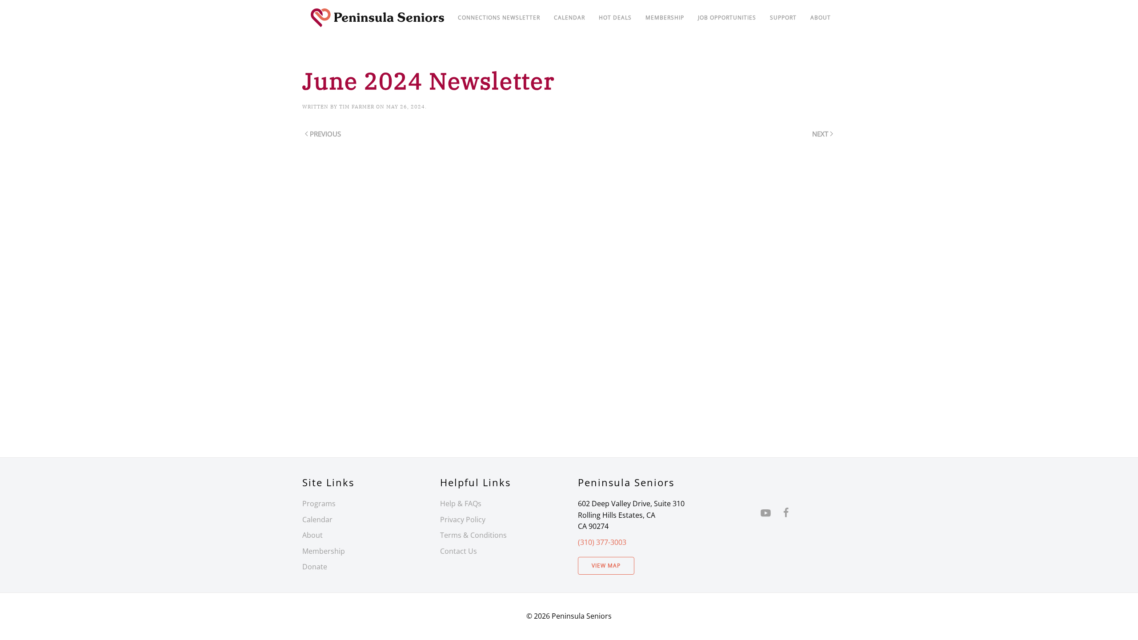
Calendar (317, 519)
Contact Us (458, 551)
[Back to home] (377, 18)
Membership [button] (664, 17)
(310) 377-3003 (602, 542)
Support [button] (783, 17)
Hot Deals (615, 17)
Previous (325, 133)
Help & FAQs (460, 503)
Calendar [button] (569, 17)
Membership (323, 551)
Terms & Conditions (473, 535)
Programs (319, 503)
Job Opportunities (727, 17)
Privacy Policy (462, 519)
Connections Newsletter (499, 17)
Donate (314, 567)
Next (820, 133)
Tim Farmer (356, 107)
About (820, 17)
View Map (606, 565)
